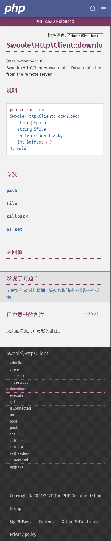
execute (16, 395)
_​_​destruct (19, 382)
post (13, 421)
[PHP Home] (15, 8)
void (21, 148)
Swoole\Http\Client (27, 354)
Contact (46, 521)
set (12, 434)
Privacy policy (23, 534)
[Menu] (103, 8)
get (12, 402)
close (14, 369)
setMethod (19, 460)
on (12, 415)
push (14, 427)
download (18, 389)
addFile (16, 363)
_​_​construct (20, 376)
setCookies (19, 440)
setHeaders (19, 453)
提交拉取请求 (62, 290)
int (21, 142)
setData (16, 447)
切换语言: (57, 35)
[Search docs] (92, 8)
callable (27, 135)
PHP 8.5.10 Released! (55, 21)
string (24, 122)
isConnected (20, 408)
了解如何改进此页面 (25, 290)
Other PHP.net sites (79, 521)
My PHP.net (20, 521)
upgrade (17, 466)
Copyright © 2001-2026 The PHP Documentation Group (55, 502)
